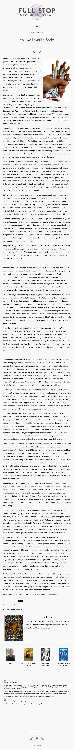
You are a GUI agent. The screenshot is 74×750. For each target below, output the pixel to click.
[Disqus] (37, 701)
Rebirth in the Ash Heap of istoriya (28, 664)
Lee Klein (10, 663)
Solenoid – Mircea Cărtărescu (45, 664)
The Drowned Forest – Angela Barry (63, 664)
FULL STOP (39, 745)
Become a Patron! (9, 605)
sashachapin (51, 594)
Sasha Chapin (38, 47)
